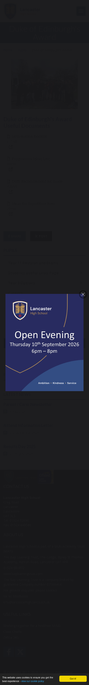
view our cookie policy (32, 681)
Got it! (73, 678)
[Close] (83, 294)
